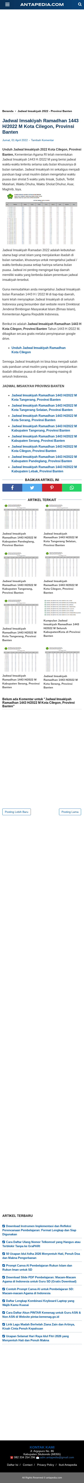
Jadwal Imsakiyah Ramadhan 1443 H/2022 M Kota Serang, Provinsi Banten (61, 681)
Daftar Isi (12, 1464)
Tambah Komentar (42, 140)
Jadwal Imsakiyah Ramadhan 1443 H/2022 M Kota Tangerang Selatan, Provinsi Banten (61, 539)
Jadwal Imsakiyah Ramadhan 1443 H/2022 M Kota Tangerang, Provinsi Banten (19, 634)
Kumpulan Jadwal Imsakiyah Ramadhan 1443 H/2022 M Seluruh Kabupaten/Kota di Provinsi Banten (62, 628)
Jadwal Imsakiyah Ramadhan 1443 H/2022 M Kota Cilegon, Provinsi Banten (61, 587)
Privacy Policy (45, 1464)
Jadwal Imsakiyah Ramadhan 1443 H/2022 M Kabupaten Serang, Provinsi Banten (21, 681)
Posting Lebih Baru (16, 811)
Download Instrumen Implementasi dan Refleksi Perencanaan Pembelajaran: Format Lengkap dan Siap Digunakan (39, 1230)
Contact (27, 1464)
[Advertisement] (42, 75)
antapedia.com (42, 5)
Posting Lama (70, 811)
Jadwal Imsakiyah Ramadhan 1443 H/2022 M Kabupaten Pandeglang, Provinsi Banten (19, 539)
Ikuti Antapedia (68, 1464)
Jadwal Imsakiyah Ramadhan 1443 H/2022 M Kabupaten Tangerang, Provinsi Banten (19, 587)
